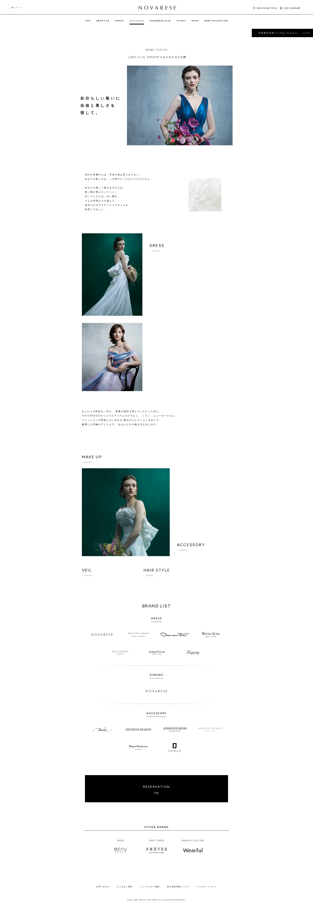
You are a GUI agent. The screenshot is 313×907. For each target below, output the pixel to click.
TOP (88, 21)
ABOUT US (103, 21)
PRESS (119, 21)
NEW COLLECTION (216, 21)
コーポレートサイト (207, 887)
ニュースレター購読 (150, 887)
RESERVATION (156, 789)
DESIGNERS (137, 21)
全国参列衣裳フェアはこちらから (277, 33)
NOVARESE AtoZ (160, 21)
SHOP (195, 21)
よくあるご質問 (125, 887)
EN (20, 7)
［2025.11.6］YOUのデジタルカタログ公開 (156, 57)
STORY (181, 21)
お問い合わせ (103, 887)
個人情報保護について (178, 887)
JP (12, 7)
